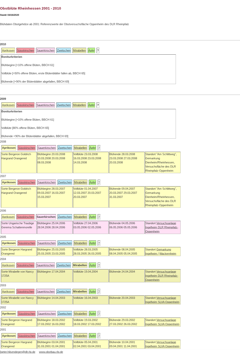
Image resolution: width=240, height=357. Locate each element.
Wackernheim (167, 253)
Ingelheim (151, 227)
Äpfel (91, 50)
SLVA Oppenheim (168, 302)
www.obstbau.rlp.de (51, 351)
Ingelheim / (152, 253)
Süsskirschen (25, 50)
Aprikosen (8, 50)
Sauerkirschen (45, 50)
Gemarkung (163, 249)
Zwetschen (63, 50)
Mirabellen (79, 50)
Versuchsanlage (166, 223)
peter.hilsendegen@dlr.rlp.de (18, 351)
